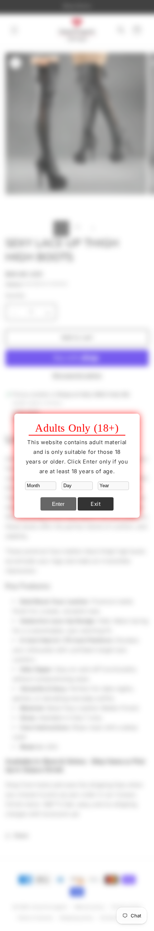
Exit (96, 503)
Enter (58, 504)
